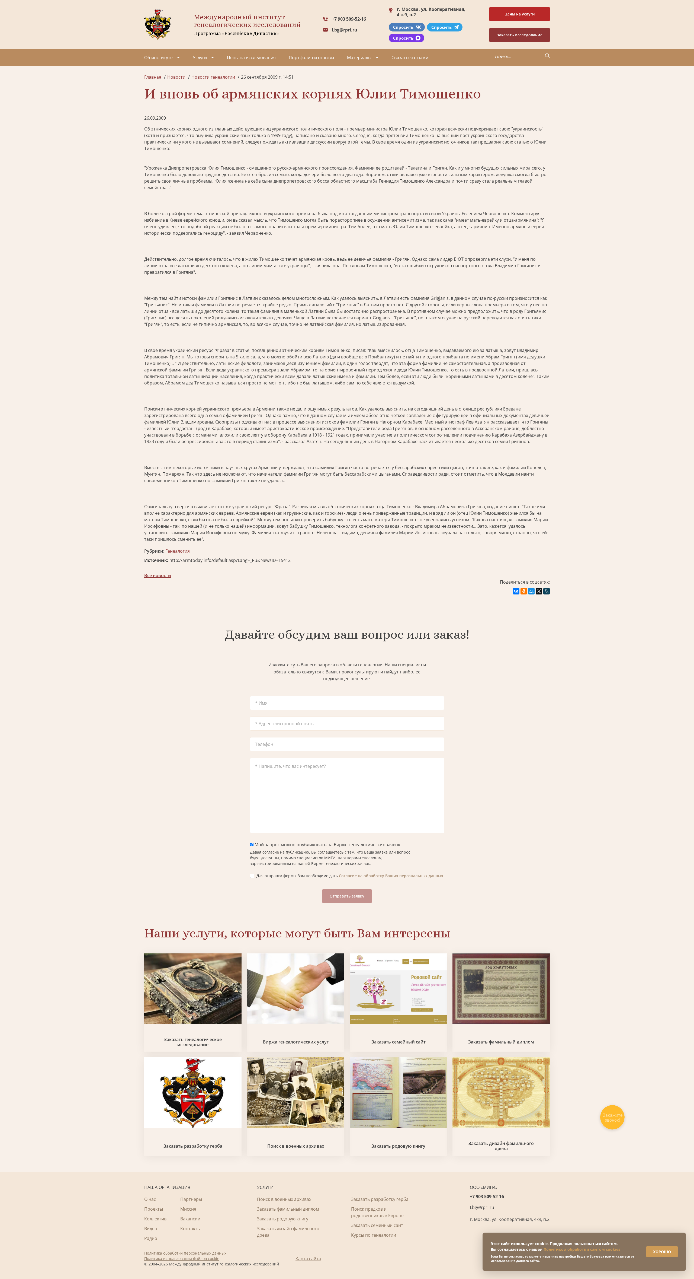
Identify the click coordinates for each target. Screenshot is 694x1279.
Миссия (188, 1209)
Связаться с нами (409, 57)
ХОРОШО (662, 1251)
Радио (150, 1238)
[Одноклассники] (523, 591)
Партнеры (191, 1199)
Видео (150, 1229)
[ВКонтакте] (516, 591)
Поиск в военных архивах (295, 1146)
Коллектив (155, 1219)
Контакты (190, 1229)
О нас (150, 1199)
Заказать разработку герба (192, 1146)
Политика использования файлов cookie (181, 1258)
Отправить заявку (347, 896)
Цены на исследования (251, 57)
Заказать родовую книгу (398, 1146)
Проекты (153, 1209)
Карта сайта (308, 1258)
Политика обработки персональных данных (185, 1253)
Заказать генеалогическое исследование (193, 1042)
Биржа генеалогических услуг (296, 1042)
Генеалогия (177, 551)
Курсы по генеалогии (373, 1235)
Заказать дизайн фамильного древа (501, 1146)
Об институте (158, 57)
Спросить (403, 27)
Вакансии (190, 1219)
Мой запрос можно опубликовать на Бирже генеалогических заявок (326, 845)
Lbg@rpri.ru (344, 30)
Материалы (359, 57)
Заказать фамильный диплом (501, 1042)
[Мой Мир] (531, 591)
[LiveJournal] (546, 591)
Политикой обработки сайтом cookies (582, 1249)
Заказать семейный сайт (398, 1042)
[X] (539, 591)
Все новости (157, 575)
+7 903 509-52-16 (349, 19)
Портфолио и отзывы (311, 57)
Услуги (200, 57)
